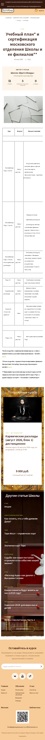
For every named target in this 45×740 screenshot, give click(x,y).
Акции (7, 506)
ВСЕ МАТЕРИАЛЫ (22, 629)
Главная (8, 18)
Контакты (33, 690)
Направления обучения (19, 694)
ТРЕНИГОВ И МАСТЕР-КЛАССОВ (23, 82)
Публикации (35, 18)
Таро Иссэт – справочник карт (20, 533)
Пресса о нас (34, 693)
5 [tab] (21, 486)
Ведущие (18, 698)
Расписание (19, 690)
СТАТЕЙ (10, 82)
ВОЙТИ (41, 11)
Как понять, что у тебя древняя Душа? (20, 520)
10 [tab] (32, 486)
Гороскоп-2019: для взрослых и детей (20, 606)
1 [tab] (12, 486)
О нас (22, 29)
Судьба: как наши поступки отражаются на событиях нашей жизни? (21, 560)
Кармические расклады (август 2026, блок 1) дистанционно (21, 440)
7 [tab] (25, 486)
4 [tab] (19, 486)
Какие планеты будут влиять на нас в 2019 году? (21, 591)
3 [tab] (17, 486)
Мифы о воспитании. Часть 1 (19, 620)
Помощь (18, 701)
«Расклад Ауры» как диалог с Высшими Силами (19, 577)
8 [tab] (28, 486)
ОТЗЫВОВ (35, 82)
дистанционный (16, 433)
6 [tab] (23, 486)
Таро (7, 433)
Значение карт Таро (15, 545)
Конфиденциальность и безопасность (22, 727)
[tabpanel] (22, 441)
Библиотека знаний (21, 18)
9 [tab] (30, 486)
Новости (4, 693)
